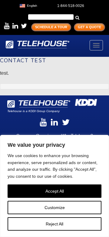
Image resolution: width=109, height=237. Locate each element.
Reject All (54, 224)
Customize (55, 207)
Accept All (54, 191)
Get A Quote (89, 27)
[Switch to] (43, 5)
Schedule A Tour (51, 27)
